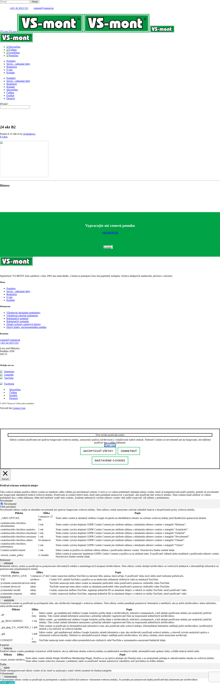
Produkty (11, 288)
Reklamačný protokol (17, 318)
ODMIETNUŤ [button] (129, 451)
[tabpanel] (110, 533)
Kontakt (10, 300)
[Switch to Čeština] (11, 49)
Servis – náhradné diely (18, 291)
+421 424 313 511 (110, 232)
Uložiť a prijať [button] (7, 682)
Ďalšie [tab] (3, 664)
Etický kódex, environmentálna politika (26, 327)
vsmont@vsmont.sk (43, 8)
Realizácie (11, 294)
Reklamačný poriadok (17, 321)
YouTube (9, 378)
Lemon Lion (19, 408)
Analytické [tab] (5, 597)
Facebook (9, 383)
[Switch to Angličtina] (13, 52)
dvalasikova (29, 134)
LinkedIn (9, 374)
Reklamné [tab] (5, 560)
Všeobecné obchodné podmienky (23, 312)
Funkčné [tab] (4, 645)
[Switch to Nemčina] (12, 55)
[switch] (2, 563)
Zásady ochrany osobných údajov (23, 324)
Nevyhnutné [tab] (6, 500)
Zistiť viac (110, 445)
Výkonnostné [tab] (7, 673)
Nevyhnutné (10, 503)
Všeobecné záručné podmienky (22, 315)
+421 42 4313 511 (19, 8)
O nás (9, 297)
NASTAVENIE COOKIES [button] (110, 460)
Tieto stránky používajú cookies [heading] (110, 435)
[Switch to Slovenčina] (13, 46)
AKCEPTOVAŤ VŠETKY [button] (98, 451)
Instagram (9, 371)
